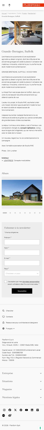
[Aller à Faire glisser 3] (15, 212)
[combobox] (22, 273)
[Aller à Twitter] (15, 410)
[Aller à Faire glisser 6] (29, 212)
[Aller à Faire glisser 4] (20, 212)
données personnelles (30, 281)
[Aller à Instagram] (4, 410)
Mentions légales (11, 397)
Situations (7, 381)
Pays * (6, 269)
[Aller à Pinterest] (20, 410)
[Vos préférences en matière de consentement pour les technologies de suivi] (40, 428)
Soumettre (22, 291)
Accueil (4, 13)
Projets (24, 13)
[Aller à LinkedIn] (31, 410)
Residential (31, 13)
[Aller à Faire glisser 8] (39, 212)
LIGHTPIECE (8, 160)
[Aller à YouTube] (26, 410)
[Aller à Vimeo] (37, 410)
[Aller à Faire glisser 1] (5, 212)
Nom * (6, 248)
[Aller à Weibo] (9, 415)
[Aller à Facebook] (9, 410)
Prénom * (7, 237)
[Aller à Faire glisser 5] (25, 212)
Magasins (7, 389)
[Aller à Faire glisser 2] (10, 212)
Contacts (9, 317)
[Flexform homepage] (33, 5)
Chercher (9, 311)
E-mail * (7, 258)
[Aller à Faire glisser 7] (34, 212)
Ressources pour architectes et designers (22, 322)
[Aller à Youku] (4, 415)
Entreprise (7, 373)
